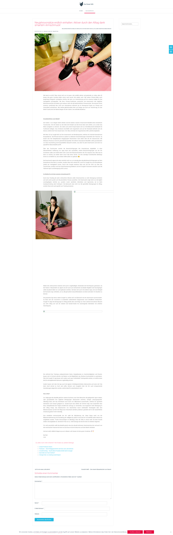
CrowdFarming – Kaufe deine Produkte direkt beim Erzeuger (56, 451)
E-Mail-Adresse (39, 508)
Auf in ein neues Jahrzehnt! (42, 469)
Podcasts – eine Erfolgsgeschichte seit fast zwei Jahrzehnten (56, 448)
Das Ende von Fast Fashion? (47, 453)
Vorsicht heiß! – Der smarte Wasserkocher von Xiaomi (96, 469)
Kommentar (38, 481)
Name (37, 503)
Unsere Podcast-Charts (45, 446)
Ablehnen (149, 532)
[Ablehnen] (171, 532)
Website (37, 514)
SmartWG (55, 31)
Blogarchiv (90, 10)
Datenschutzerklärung (120, 532)
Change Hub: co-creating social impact (50, 455)
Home (81, 10)
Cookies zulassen (135, 532)
